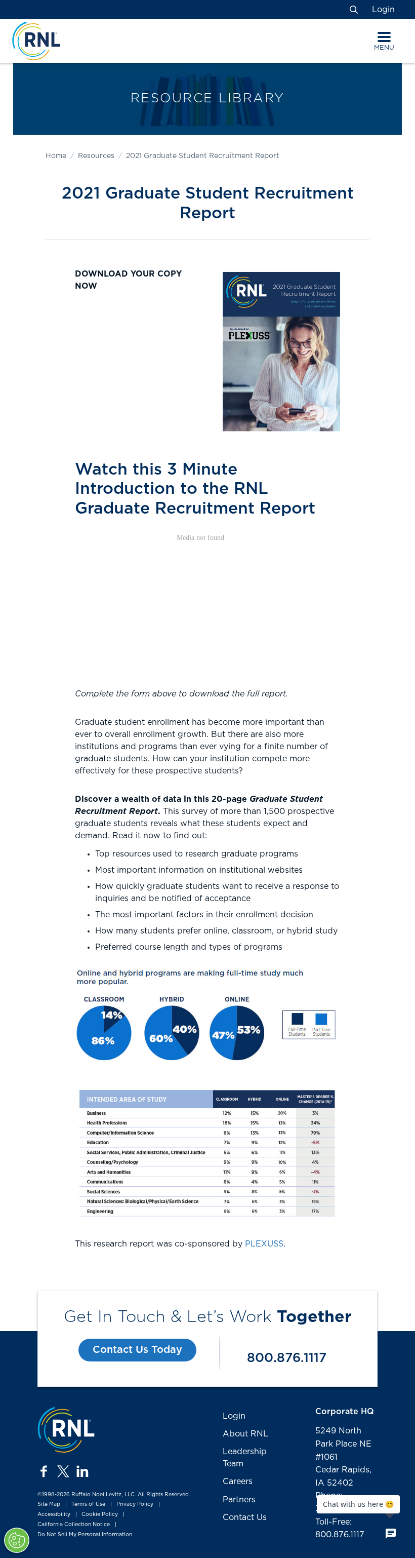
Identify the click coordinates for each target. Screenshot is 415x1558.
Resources (96, 156)
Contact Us (245, 1517)
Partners (239, 1500)
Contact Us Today (137, 1350)
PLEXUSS (264, 1244)
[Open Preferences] (16, 1540)
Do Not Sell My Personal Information (84, 1534)
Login (383, 10)
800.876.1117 (286, 1358)
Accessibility (53, 1514)
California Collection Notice (73, 1524)
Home (56, 156)
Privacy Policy (134, 1504)
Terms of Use (88, 1504)
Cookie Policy (99, 1514)
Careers (238, 1481)
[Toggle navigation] (384, 37)
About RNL (245, 1434)
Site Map (48, 1504)
